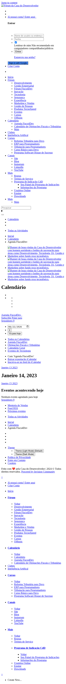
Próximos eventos (17, 411)
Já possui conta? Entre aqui (22, 16)
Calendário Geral (16, 348)
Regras (17, 175)
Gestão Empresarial (24, 85)
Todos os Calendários (18, 339)
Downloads (20, 196)
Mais (16, 129)
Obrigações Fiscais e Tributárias (24, 345)
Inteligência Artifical (18, 135)
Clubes (11, 132)
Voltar (17, 503)
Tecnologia (19, 94)
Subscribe (6, 317)
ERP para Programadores (27, 144)
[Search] (2, 214)
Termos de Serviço (23, 178)
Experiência (20, 100)
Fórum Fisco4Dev (23, 88)
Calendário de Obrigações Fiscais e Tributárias (37, 126)
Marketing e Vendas (24, 103)
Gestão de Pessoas (23, 106)
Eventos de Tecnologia (19, 350)
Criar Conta (14, 66)
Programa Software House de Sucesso (33, 152)
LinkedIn (18, 167)
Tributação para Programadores (30, 146)
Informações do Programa (34, 187)
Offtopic (18, 117)
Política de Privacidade (19, 457)
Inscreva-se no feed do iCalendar (24, 362)
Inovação (18, 91)
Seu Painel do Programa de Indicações (40, 184)
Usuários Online (22, 190)
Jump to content (9, 2)
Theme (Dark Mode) (24, 454)
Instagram (19, 164)
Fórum (11, 80)
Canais (11, 155)
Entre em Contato (16, 460)
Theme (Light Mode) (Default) (28, 451)
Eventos (18, 112)
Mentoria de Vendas (18, 405)
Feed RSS (13, 408)
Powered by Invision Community (38, 471)
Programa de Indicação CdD (28, 181)
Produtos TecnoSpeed (25, 109)
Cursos (17, 114)
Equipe (17, 193)
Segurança (19, 97)
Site (16, 158)
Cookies (12, 463)
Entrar (18, 51)
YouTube (18, 170)
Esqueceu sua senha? (24, 57)
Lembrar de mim (22, 45)
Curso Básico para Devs (26, 149)
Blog (16, 161)
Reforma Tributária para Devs (29, 141)
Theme (11, 447)
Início (10, 77)
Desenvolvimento (23, 83)
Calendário (13, 120)
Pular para (17, 317)
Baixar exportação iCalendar (22, 359)
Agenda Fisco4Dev (24, 123)
